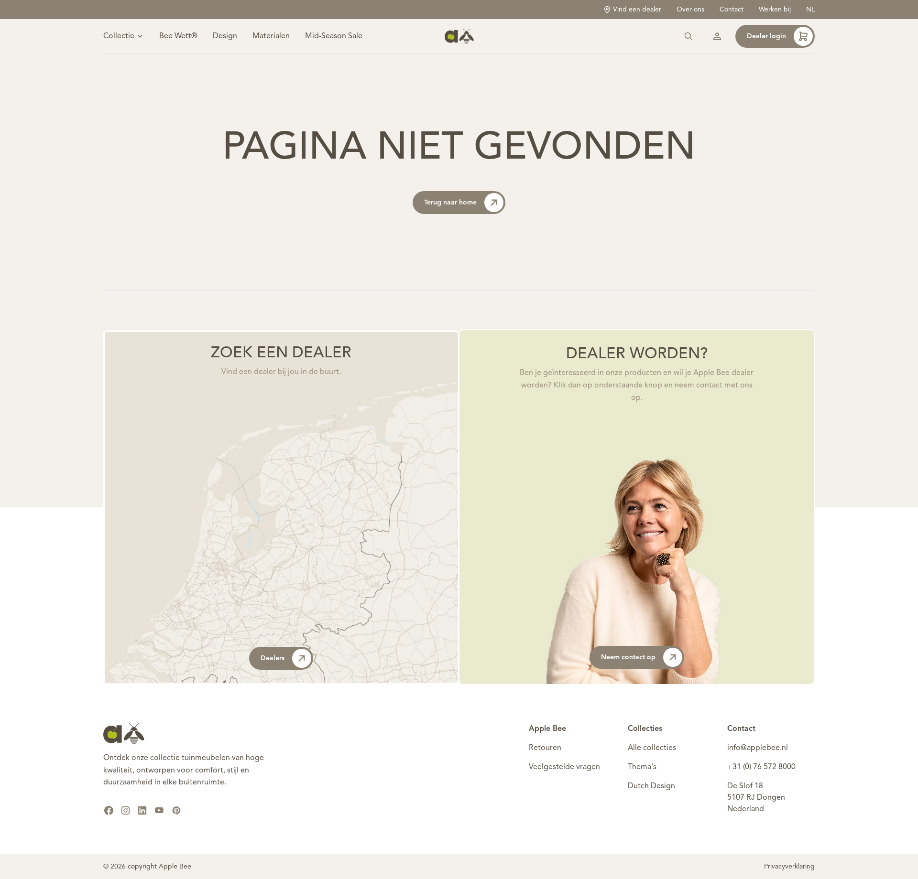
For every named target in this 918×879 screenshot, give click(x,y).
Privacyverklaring (789, 866)
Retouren (545, 748)
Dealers (272, 658)
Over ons (690, 9)
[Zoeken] (688, 36)
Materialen (271, 36)
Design (225, 36)
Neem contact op (628, 657)
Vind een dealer (637, 9)
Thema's (642, 767)
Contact (731, 9)
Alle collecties (652, 748)
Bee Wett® (178, 36)
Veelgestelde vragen (564, 767)
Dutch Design (651, 786)
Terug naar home (450, 202)
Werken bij (775, 9)
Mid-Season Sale (333, 36)
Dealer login (766, 36)
